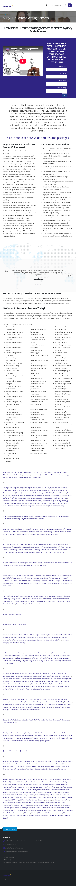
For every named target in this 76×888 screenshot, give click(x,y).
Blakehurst (14, 501)
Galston (10, 575)
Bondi (27, 501)
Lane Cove (27, 653)
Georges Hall (17, 575)
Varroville (50, 797)
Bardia (29, 490)
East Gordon (20, 544)
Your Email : (63, 73)
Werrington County (26, 805)
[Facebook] (46, 5)
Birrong (45, 498)
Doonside (63, 532)
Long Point (25, 661)
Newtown (12, 702)
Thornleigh (11, 797)
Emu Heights (50, 550)
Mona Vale (54, 684)
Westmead (31, 808)
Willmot (20, 810)
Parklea (50, 733)
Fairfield (5, 562)
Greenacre (44, 581)
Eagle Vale (6, 544)
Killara (70, 635)
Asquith (11, 477)
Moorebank (6, 686)
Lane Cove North (36, 653)
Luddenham (67, 661)
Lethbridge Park (65, 655)
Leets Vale (24, 655)
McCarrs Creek (7, 679)
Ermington (32, 552)
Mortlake (28, 686)
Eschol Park (55, 552)
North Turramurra (47, 707)
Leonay (49, 655)
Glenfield (6, 578)
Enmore (20, 552)
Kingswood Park (56, 637)
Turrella (38, 797)
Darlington (40, 529)
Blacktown (57, 498)
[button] (65, 5)
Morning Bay (15, 686)
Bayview (5, 493)
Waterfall (6, 802)
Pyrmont (47, 741)
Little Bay (60, 658)
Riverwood (45, 764)
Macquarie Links (27, 673)
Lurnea (11, 663)
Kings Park (26, 637)
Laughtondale (7, 655)
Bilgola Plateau (30, 498)
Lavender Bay (16, 655)
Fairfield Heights (23, 562)
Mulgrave (47, 689)
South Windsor (17, 787)
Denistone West (34, 532)
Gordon (48, 578)
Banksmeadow (62, 488)
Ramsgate (10, 761)
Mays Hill (68, 676)
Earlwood (13, 544)
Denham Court (7, 532)
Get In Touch (10, 829)
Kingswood (47, 637)
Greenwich (10, 583)
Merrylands (6, 681)
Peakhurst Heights (8, 735)
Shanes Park (30, 782)
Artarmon (54, 475)
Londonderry (17, 661)
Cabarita (5, 516)
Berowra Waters (39, 495)
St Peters (28, 790)
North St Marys (16, 707)
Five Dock (54, 562)
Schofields (58, 779)
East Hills (28, 544)
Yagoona (37, 815)
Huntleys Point (11, 604)
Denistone (16, 532)
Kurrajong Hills (7, 642)
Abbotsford (14, 472)
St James (69, 787)
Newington (63, 699)
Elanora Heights (65, 547)
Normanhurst (29, 702)
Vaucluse (56, 797)
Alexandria (44, 472)
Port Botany (49, 738)
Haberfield (6, 596)
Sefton (11, 782)
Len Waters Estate (40, 655)
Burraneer (39, 506)
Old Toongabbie (40, 720)
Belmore (63, 493)
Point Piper (41, 738)
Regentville (48, 761)
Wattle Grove (28, 802)
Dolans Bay (48, 532)
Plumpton (34, 738)
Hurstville (29, 604)
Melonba (45, 679)
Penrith (40, 735)
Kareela (15, 635)
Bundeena (24, 506)
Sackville (5, 779)
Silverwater (37, 782)
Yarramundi (44, 815)
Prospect (24, 741)
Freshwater (42, 565)
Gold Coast (26, 862)
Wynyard (31, 815)
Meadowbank (37, 679)
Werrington (16, 805)
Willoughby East (36, 810)
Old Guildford (30, 720)
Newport (5, 702)
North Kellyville (7, 704)
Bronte (5, 506)
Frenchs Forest (33, 565)
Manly (58, 673)
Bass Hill (54, 490)
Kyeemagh (16, 642)
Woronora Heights (22, 815)
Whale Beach (55, 808)
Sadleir (21, 779)
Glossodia (42, 578)
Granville (65, 578)
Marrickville (33, 676)
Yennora (60, 815)
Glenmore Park (21, 578)
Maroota (19, 676)
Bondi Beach (33, 501)
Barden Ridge (23, 490)
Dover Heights (10, 534)
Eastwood (25, 547)
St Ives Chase (62, 787)
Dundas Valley (50, 534)
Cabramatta (13, 516)
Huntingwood (60, 601)
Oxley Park (6, 722)
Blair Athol (64, 498)
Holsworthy (47, 599)
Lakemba (13, 653)
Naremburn (22, 699)
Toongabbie (18, 797)
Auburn (16, 477)
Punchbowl (30, 741)
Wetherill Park (40, 808)
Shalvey (23, 782)
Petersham (53, 735)
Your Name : (63, 66)
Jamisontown (7, 624)
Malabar (52, 673)
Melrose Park (52, 679)
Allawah (5, 475)
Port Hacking (58, 738)
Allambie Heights (62, 472)
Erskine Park (39, 552)
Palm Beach (38, 733)
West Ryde (18, 808)
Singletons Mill (46, 782)
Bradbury (38, 503)
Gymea (5, 586)
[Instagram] (49, 5)
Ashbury (60, 475)
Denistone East (24, 532)
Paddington (6, 733)
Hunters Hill (51, 601)
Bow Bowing (25, 503)
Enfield (65, 550)
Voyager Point (7, 800)
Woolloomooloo (58, 813)
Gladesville (37, 575)
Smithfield (66, 782)
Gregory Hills (28, 583)
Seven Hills (16, 782)
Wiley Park (14, 810)
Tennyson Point (40, 795)
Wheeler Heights (64, 808)
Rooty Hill (6, 766)
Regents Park (40, 761)
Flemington (61, 562)
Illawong (5, 614)
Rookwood (66, 764)
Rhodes (70, 761)
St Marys (22, 790)
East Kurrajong (43, 544)
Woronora (13, 815)
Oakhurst (6, 720)
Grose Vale (43, 583)
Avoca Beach (37, 477)
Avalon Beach (28, 477)
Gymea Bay (11, 586)
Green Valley (36, 581)
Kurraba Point (57, 640)
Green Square (19, 583)
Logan (20, 862)
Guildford (58, 583)
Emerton (43, 550)
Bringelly (66, 503)
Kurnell (49, 640)
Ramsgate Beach (18, 761)
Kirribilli (11, 640)
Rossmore (6, 769)
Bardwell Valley (46, 490)
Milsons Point (18, 684)
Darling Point (23, 529)
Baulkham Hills (62, 490)
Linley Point (52, 658)
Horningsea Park (8, 601)
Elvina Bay (37, 550)
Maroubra (25, 676)
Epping (26, 552)
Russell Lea (52, 769)
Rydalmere (59, 769)
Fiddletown (47, 562)
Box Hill (32, 503)
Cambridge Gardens (41, 516)
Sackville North (13, 779)
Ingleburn (12, 614)
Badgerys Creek (7, 488)
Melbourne (45, 862)
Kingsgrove (40, 637)
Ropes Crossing (14, 766)
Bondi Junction (42, 501)
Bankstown (6, 490)
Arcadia (33, 475)
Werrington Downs (39, 805)
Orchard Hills (57, 720)
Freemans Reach (24, 565)
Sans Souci (44, 779)
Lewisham (12, 658)
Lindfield (45, 658)
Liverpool (66, 658)
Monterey (61, 684)
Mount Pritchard (24, 689)
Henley (13, 599)
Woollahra (48, 813)
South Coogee (7, 784)
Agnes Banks (32, 472)
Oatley (23, 720)
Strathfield (54, 790)
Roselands (41, 766)
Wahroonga (15, 800)
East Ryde (61, 544)
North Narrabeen (27, 704)
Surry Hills (14, 792)
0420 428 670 (57, 5)
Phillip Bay (61, 735)
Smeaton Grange (57, 782)
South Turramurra (58, 784)
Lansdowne (55, 653)
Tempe (26, 795)
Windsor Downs (52, 810)
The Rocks (63, 795)
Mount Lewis (14, 689)
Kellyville (26, 635)
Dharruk (42, 532)
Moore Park (68, 684)
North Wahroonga (59, 707)
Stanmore (47, 790)
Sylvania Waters (57, 792)
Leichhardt (31, 655)
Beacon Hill (12, 493)
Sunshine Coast (33, 862)
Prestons (18, 741)
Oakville (11, 720)
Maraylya (6, 676)
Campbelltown (25, 519)
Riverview (39, 764)
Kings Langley (18, 637)
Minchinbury (27, 684)
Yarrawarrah (53, 815)
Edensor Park (39, 547)
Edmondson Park (54, 547)
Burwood (45, 506)
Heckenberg (6, 599)
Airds (38, 472)
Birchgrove (39, 498)
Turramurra (32, 797)
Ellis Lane (30, 550)
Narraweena (37, 699)
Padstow (13, 733)
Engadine (6, 552)
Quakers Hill (7, 751)
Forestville (15, 565)
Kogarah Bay (25, 640)
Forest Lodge (7, 565)
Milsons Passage (8, 684)
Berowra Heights (28, 495)
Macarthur (6, 673)
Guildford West (66, 583)
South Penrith (47, 784)
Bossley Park (12, 503)
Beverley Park (55, 495)
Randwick (27, 761)
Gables (5, 575)
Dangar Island (14, 529)
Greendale (51, 581)
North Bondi (49, 702)
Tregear (25, 797)
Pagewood (31, 733)
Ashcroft (65, 475)
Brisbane (11, 862)
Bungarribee (31, 506)
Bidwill (14, 498)
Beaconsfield (20, 493)
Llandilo (5, 661)
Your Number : (62, 80)
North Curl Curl (58, 702)
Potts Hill (65, 738)
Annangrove (27, 475)
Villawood (63, 797)
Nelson (50, 699)
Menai (59, 679)
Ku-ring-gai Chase (34, 640)
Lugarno (5, 663)
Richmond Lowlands (22, 764)
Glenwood (36, 578)
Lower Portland (48, 661)
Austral (21, 477)
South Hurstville (27, 784)
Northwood (30, 710)
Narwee (44, 699)
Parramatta (57, 733)
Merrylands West (16, 681)
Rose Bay (22, 766)
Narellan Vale (13, 699)
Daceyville (6, 529)
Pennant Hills (33, 735)
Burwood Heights (54, 506)
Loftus (10, 661)
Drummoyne (19, 534)
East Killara (34, 544)
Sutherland (22, 792)
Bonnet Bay (50, 501)
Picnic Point (68, 735)
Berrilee (47, 495)
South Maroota (37, 784)
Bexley (70, 495)
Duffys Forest (27, 534)
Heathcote (59, 596)
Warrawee (48, 800)
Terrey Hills (48, 795)
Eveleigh (62, 552)
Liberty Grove (20, 658)
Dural (56, 534)
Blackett (50, 498)
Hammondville (14, 596)
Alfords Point (52, 472)
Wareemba (41, 800)
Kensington (51, 635)
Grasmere (6, 581)
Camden (61, 516)
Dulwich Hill (35, 534)
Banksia (54, 488)
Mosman (34, 686)
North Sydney (37, 707)
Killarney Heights (8, 637)
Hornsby (16, 601)
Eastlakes (18, 547)
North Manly (17, 704)
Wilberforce (6, 810)
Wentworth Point (59, 802)
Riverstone (32, 764)
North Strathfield (27, 707)
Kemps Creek (44, 635)
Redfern (33, 761)
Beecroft (37, 493)
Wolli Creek (10, 813)
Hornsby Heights (25, 601)
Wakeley (28, 800)
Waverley (36, 802)
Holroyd (41, 599)
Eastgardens (11, 547)
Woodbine (27, 813)
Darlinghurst (32, 529)
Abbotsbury (6, 472)
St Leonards (15, 790)
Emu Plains (58, 550)
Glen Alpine (60, 575)
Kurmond (44, 640)
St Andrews (34, 787)
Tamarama (6, 795)
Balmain (35, 488)
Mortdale (22, 686)
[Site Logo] (8, 6)
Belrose (69, 493)
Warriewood (56, 800)
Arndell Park (46, 475)
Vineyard (69, 797)
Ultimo (44, 797)
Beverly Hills (63, 495)
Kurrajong (65, 640)
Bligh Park (21, 501)
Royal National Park (23, 769)
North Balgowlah (39, 702)
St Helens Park (48, 787)
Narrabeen (29, 699)
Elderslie (5, 550)
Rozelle (32, 769)
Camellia (10, 519)
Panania (45, 733)
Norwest (36, 710)
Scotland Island (66, 779)
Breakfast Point (46, 503)
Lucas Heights (58, 661)
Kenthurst (59, 635)
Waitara (22, 800)
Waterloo (12, 802)
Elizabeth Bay (13, 550)
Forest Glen (68, 562)
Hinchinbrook (26, 599)
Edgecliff (46, 547)
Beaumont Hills (29, 493)
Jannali (14, 624)
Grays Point (13, 581)
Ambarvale (12, 475)
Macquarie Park (37, 673)
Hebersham (66, 596)
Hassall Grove (43, 596)
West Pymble (10, 808)
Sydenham (29, 792)
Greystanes (36, 583)
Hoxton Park (43, 601)
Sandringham (28, 779)
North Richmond (50, 704)
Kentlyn (64, 635)
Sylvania (49, 792)
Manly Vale (63, 673)
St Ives (55, 787)
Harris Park (34, 596)
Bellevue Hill (57, 493)
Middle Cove (25, 681)
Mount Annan (42, 686)
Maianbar (46, 673)
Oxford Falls (65, 720)
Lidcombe (28, 658)
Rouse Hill (13, 769)
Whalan (47, 808)
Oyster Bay (13, 722)
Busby (62, 506)
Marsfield (50, 676)
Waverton (42, 802)
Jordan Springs (21, 624)
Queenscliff (23, 751)
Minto (33, 684)
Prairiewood (11, 741)
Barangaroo (14, 490)
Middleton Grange (44, 681)
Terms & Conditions (9, 857)
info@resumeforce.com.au (16, 848)
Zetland (5, 818)
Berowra (20, 495)
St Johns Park (7, 790)
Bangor (49, 488)
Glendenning (68, 575)
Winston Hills (62, 810)
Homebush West (64, 599)
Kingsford (33, 637)
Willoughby (27, 810)
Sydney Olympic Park (39, 792)
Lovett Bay (40, 661)
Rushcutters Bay (43, 769)
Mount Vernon (34, 689)
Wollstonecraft (19, 813)
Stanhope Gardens (38, 790)
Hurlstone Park (21, 604)
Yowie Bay (66, 815)
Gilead (24, 575)
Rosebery (28, 766)
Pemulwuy (18, 735)
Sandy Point (36, 779)
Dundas (42, 534)
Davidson (46, 529)
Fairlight (40, 562)
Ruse (36, 769)
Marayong (12, 676)
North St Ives (7, 707)
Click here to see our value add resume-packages (38, 138)
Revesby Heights (62, 761)
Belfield (43, 493)
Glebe (43, 575)
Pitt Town (6, 738)
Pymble (42, 741)
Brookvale (17, 506)
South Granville (17, 784)
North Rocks (60, 704)
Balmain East (42, 488)
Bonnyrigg (58, 501)
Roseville (56, 766)
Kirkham (64, 637)
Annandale (19, 475)
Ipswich (16, 862)
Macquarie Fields (15, 673)
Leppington (55, 655)
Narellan (5, 699)
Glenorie (29, 578)
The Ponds (56, 795)
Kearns (21, 635)
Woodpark (41, 813)
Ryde (65, 769)
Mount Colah (51, 686)
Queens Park (15, 751)
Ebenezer (31, 547)
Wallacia (34, 800)
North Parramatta (38, 704)
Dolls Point (56, 532)
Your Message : (62, 88)
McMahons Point (27, 679)
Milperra (66, 681)
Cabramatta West (22, 516)
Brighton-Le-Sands (57, 503)
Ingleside (18, 614)
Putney (37, 741)
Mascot (55, 676)
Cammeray (16, 519)
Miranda (47, 684)
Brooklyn (10, 506)
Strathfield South (63, 790)
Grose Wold (51, 583)
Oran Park (49, 720)
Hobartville (34, 599)
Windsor (44, 810)
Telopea (20, 795)
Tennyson (31, 795)
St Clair (41, 787)
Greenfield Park (60, 581)
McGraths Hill (17, 679)
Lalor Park (20, 653)
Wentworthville (7, 805)
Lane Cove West (47, 653)
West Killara (57, 805)
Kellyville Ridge (34, 635)
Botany (19, 503)
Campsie (41, 519)
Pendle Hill (25, 735)
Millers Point (59, 681)
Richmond (12, 764)
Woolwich (6, 815)
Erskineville (47, 552)
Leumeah (6, 658)
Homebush (55, 599)
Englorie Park (13, 552)
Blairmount (6, 501)
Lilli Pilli (34, 658)
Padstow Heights (22, 733)
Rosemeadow (49, 766)
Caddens (31, 516)
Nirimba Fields (20, 702)
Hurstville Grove (38, 604)
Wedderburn (50, 802)
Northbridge (14, 710)
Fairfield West (32, 562)
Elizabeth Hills (22, 550)
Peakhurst (65, 733)
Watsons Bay (20, 802)
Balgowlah (16, 488)
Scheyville (51, 779)
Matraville (62, 676)
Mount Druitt (60, 686)
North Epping (68, 702)
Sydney (40, 862)
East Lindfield (53, 544)
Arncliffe (39, 475)
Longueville (32, 661)
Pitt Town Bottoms (15, 738)
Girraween (30, 575)
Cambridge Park (53, 516)
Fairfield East (13, 562)
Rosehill (34, 766)
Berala (5, 495)
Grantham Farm (57, 578)
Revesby (54, 761)
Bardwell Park (36, 490)
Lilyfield (40, 658)
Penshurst (47, 735)
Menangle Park (66, 679)
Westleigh (25, 808)
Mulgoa (41, 689)
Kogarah (17, 640)
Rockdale (52, 764)
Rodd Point (59, 764)
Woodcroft (34, 813)
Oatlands (18, 720)
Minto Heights (40, 684)
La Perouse (6, 653)
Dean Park (61, 529)
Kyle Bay (22, 642)
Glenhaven (12, 578)
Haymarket (51, 596)
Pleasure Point (26, 738)
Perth (52, 862)
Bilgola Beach (20, 498)
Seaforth (5, 782)
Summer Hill (7, 792)
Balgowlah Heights (26, 488)
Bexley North (7, 498)
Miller (52, 681)
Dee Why (68, 529)
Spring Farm (26, 787)
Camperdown (34, 519)
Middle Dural (34, 681)
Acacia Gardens (23, 472)
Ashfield (5, 477)
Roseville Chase (64, 766)
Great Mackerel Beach (24, 581)
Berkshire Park (12, 495)
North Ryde (67, 704)
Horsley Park (35, 601)
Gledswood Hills (51, 575)
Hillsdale (18, 599)
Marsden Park (42, 676)
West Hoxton (49, 805)
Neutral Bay (56, 699)
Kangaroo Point (8, 635)
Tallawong (66, 792)
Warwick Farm (64, 800)
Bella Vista (49, 493)
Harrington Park (25, 596)
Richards (5, 764)
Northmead (22, 710)
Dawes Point (54, 529)
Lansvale (62, 653)
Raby (4, 761)
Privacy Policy (7, 860)
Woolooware (67, 813)
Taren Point (14, 795)
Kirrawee (6, 640)
